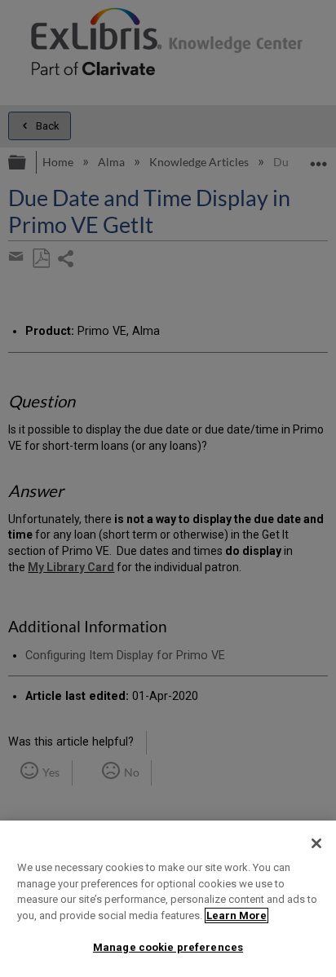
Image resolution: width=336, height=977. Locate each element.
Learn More (236, 915)
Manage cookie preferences (168, 947)
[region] (168, 899)
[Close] (316, 843)
